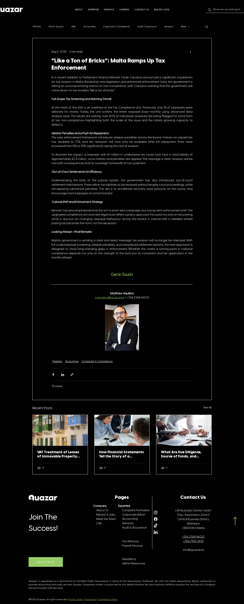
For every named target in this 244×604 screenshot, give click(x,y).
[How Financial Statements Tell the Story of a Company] (122, 430)
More (183, 26)
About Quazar (55, 26)
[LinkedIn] (155, 532)
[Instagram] (155, 512)
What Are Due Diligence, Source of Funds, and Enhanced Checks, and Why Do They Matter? (184, 455)
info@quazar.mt (193, 550)
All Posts (36, 26)
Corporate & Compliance (116, 26)
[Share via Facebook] (53, 374)
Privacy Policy (75, 599)
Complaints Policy (108, 599)
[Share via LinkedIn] (62, 374)
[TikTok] (155, 525)
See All (207, 407)
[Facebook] (155, 519)
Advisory (168, 26)
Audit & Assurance (147, 26)
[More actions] (190, 52)
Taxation (57, 361)
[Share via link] (72, 374)
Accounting (89, 26)
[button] (207, 26)
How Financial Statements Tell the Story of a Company (121, 455)
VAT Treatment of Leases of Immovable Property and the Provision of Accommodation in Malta (59, 455)
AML (73, 26)
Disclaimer (91, 599)
